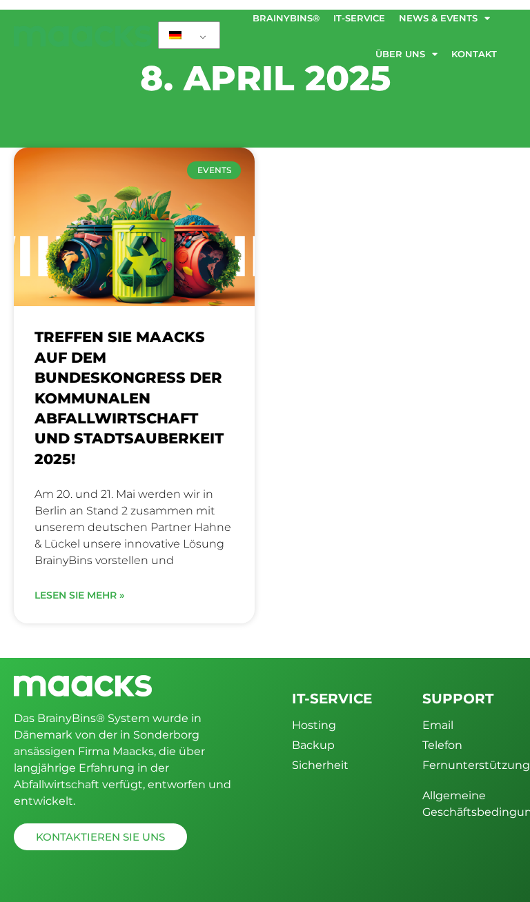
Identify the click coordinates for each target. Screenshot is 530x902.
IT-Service (359, 17)
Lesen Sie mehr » (79, 595)
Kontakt (474, 53)
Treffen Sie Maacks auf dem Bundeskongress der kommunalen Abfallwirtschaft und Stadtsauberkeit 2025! (129, 397)
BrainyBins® (286, 17)
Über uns (400, 53)
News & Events (438, 17)
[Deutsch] (189, 35)
